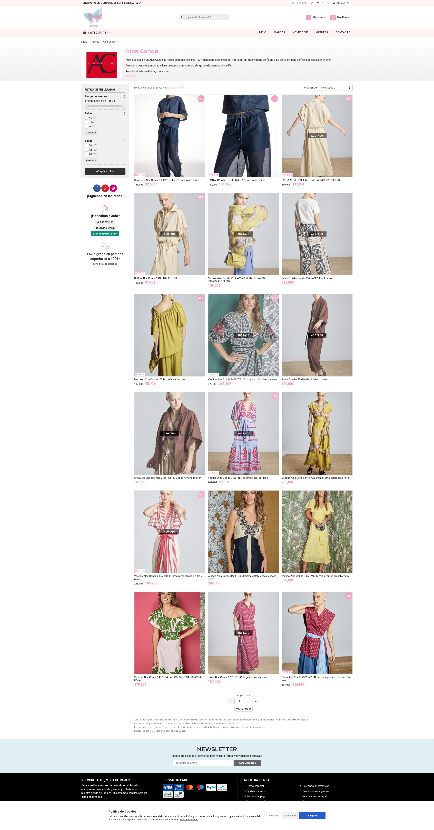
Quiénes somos (256, 791)
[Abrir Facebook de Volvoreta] (323, 3)
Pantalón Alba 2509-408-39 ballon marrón (305, 379)
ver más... (130, 75)
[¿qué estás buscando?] (204, 17)
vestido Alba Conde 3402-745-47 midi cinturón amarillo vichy (315, 576)
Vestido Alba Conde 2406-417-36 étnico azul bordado (238, 477)
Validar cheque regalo (315, 796)
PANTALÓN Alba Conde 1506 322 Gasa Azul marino (236, 180)
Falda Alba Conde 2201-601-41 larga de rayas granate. (238, 677)
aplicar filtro (107, 171)
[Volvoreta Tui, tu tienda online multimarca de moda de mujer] (93, 17)
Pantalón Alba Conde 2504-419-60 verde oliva (159, 379)
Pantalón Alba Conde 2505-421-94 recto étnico (308, 278)
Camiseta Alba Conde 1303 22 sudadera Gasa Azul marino (167, 180)
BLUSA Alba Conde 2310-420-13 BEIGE (156, 278)
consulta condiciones (105, 263)
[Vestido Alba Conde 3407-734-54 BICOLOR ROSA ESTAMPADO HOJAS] (169, 633)
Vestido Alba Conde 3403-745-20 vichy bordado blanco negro (242, 379)
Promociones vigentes (315, 791)
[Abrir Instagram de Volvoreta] (312, 3)
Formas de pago (256, 796)
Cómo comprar (255, 786)
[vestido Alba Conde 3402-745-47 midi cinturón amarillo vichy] (317, 532)
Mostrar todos (175, 87)
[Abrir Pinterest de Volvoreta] (318, 3)
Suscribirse (247, 762)
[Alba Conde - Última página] (247, 701)
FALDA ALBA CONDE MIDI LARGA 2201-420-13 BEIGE (311, 180)
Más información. (189, 819)
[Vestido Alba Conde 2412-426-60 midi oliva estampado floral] (317, 433)
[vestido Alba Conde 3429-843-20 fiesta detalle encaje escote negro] (243, 532)
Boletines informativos (315, 786)
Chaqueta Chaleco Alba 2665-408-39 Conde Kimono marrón (167, 477)
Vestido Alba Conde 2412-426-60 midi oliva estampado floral (315, 477)
